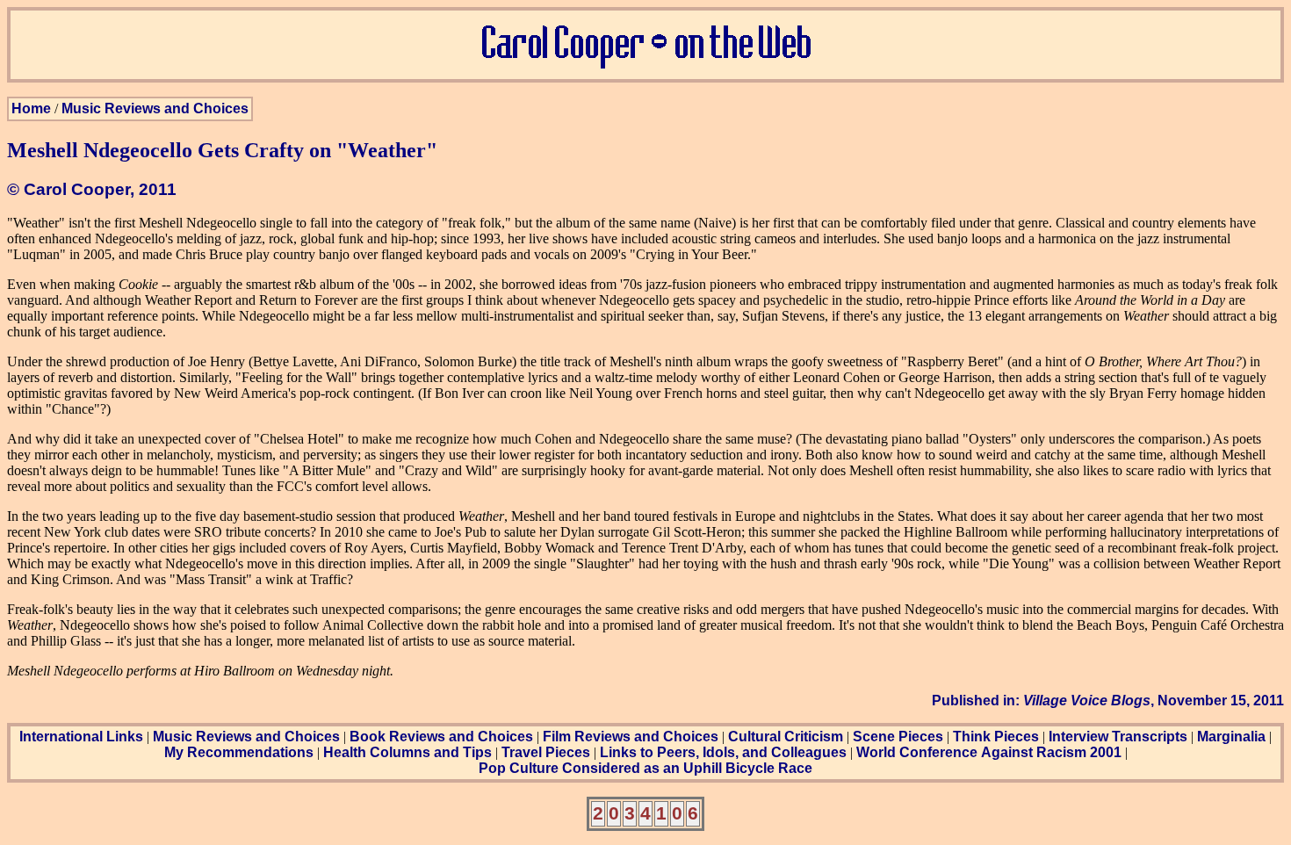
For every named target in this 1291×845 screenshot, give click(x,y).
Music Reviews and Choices (155, 108)
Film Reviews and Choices (630, 736)
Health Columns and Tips (407, 752)
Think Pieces (996, 736)
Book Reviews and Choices (441, 736)
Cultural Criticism (785, 736)
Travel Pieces (545, 752)
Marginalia (1231, 736)
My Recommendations (239, 752)
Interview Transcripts (1118, 736)
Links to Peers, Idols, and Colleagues (723, 752)
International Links (81, 736)
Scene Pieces (898, 736)
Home (31, 108)
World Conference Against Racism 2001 (989, 752)
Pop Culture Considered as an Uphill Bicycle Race (645, 768)
